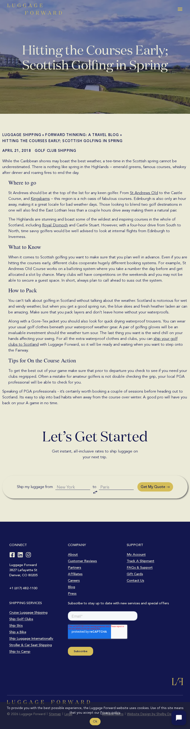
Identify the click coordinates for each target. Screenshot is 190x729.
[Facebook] (12, 555)
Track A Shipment (140, 561)
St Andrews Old (144, 192)
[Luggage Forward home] (34, 9)
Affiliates (75, 574)
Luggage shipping (21, 135)
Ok (95, 721)
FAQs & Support (140, 567)
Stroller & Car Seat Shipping (30, 645)
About (73, 554)
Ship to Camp (19, 651)
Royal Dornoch (55, 225)
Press (72, 593)
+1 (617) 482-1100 (23, 588)
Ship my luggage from (35, 487)
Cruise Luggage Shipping (28, 612)
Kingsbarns (40, 198)
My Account (136, 554)
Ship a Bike (17, 632)
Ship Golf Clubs (21, 619)
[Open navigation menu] (180, 9)
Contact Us (135, 580)
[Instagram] (28, 555)
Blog (71, 587)
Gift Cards (135, 574)
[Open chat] (178, 717)
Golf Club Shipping (55, 151)
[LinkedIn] (20, 555)
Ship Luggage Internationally (31, 638)
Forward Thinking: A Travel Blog (82, 135)
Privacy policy (110, 713)
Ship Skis (16, 625)
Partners (74, 567)
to (94, 487)
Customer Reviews (82, 561)
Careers (74, 580)
